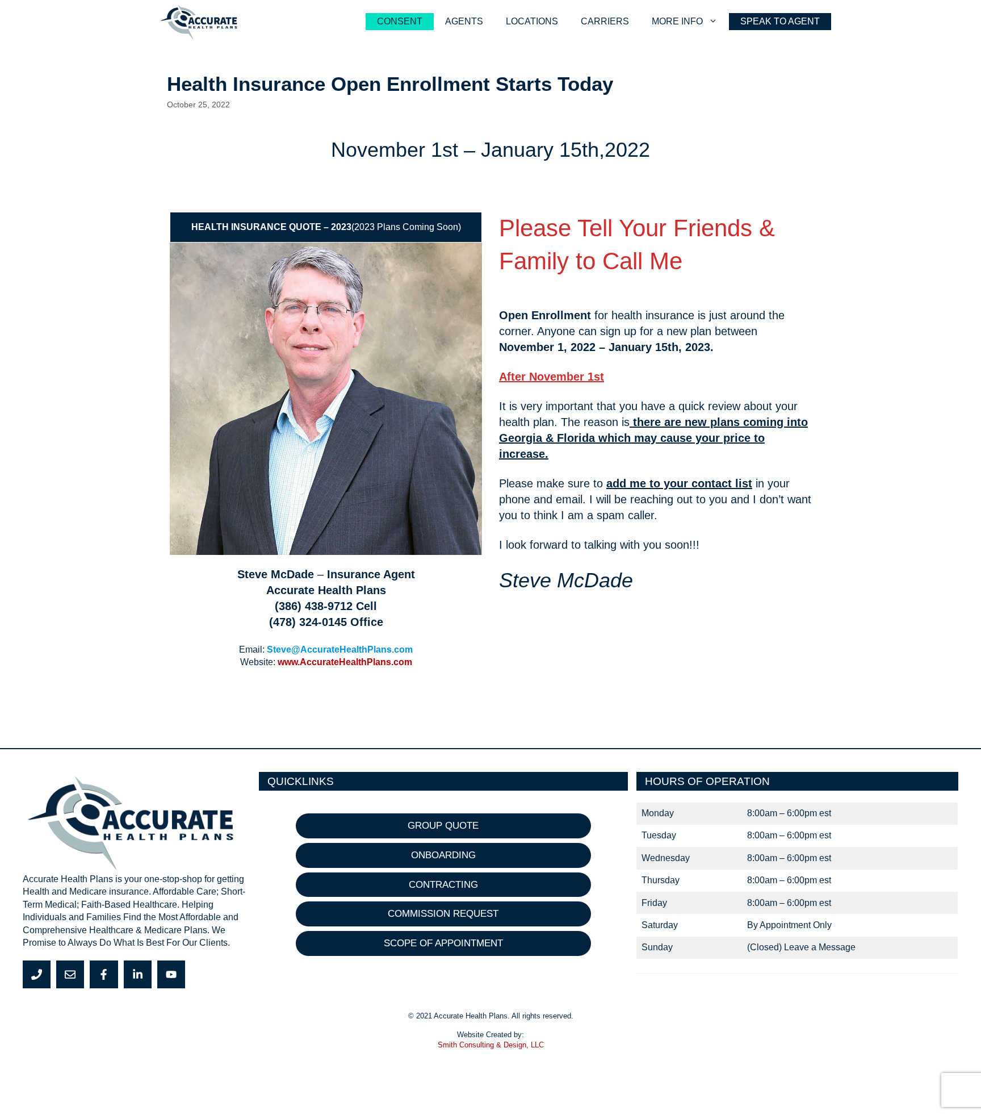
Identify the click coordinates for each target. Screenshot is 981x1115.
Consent (399, 21)
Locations (532, 21)
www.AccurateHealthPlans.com (345, 662)
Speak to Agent (780, 21)
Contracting (443, 884)
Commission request (443, 913)
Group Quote (443, 825)
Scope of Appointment (443, 943)
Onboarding (443, 855)
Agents (464, 21)
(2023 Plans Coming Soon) (326, 227)
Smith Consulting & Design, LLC (491, 1045)
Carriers (605, 21)
